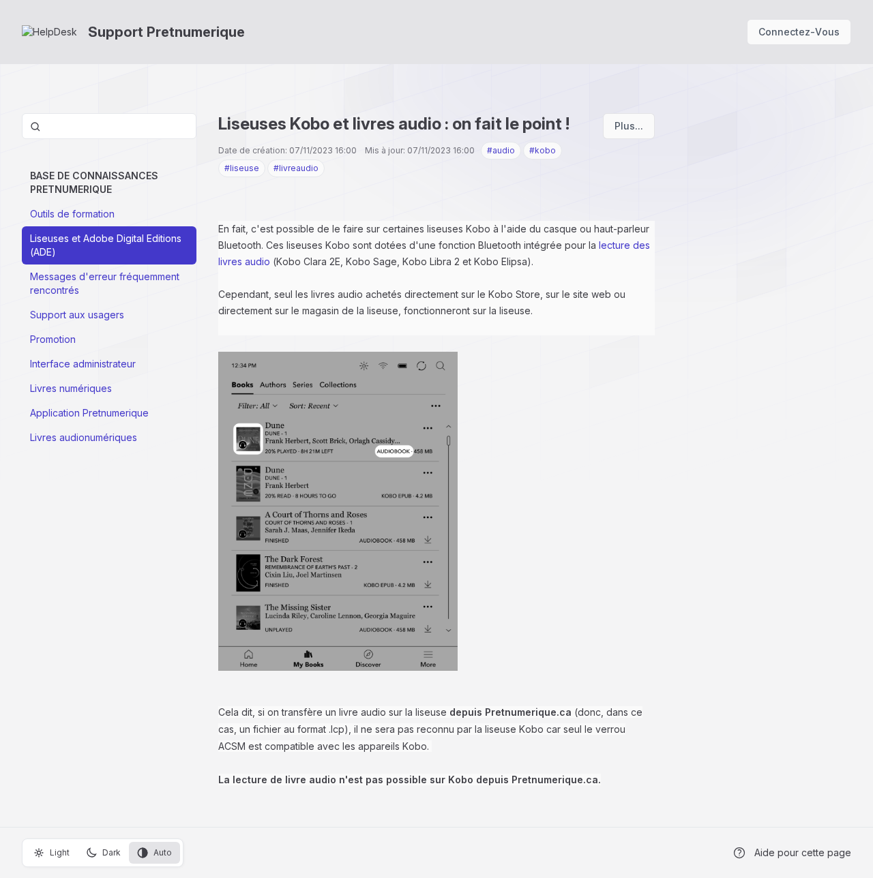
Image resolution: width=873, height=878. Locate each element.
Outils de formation (72, 214)
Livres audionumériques (83, 437)
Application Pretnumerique (89, 413)
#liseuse (241, 168)
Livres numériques (71, 388)
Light (60, 852)
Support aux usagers (77, 314)
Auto (162, 852)
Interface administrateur (83, 363)
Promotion (53, 339)
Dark (111, 852)
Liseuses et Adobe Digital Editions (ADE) (105, 245)
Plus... (629, 126)
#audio (501, 150)
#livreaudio (296, 168)
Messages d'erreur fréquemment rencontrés (104, 283)
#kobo (542, 150)
